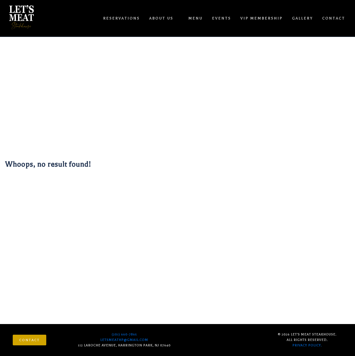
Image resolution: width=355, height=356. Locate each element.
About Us (161, 18)
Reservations (121, 18)
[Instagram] (201, 339)
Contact (333, 18)
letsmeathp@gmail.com (124, 340)
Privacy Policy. (307, 345)
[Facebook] (214, 339)
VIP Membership (261, 18)
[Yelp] (227, 339)
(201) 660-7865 (124, 334)
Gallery (302, 18)
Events (221, 18)
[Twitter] (240, 339)
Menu (195, 18)
